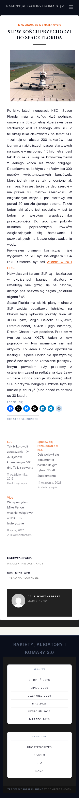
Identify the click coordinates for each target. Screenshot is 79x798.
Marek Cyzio (52, 24)
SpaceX (39, 755)
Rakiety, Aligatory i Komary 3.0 (35, 6)
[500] (22, 464)
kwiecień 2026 (39, 711)
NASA (39, 770)
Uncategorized (39, 747)
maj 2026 (39, 703)
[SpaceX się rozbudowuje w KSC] (52, 466)
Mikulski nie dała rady (25, 563)
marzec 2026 (39, 719)
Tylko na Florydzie (23, 577)
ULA (39, 762)
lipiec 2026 (39, 687)
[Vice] (22, 518)
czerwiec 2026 (39, 695)
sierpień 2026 (39, 679)
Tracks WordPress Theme (25, 789)
